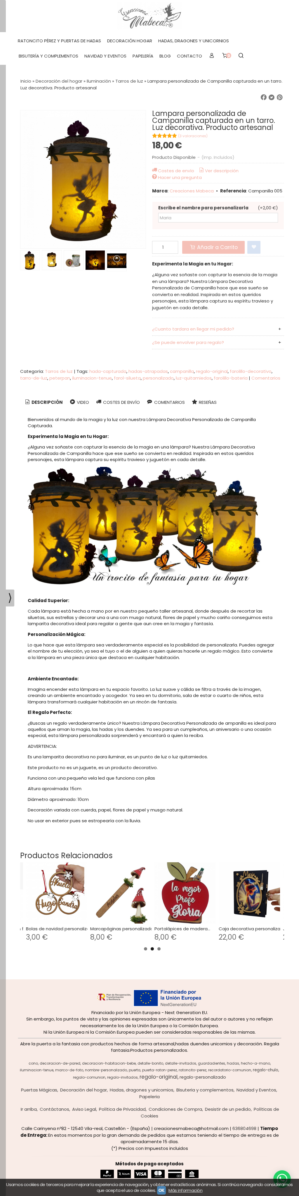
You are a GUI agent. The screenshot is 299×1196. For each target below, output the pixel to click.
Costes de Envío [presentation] (121, 402)
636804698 (244, 1128)
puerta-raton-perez (159, 1070)
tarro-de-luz (33, 378)
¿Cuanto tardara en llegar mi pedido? (193, 329)
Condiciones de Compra (175, 1109)
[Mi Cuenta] (211, 56)
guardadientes (211, 1063)
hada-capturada (107, 371)
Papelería (143, 56)
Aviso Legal (84, 1109)
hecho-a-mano (255, 1063)
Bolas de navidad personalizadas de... (66, 929)
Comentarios (265, 378)
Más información (185, 1190)
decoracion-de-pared (60, 1063)
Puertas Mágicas (39, 1090)
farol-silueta (127, 378)
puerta (134, 1070)
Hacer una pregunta (180, 177)
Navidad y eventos (105, 56)
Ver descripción (222, 171)
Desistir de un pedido (228, 1109)
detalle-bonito (150, 1063)
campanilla (182, 371)
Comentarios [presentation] (169, 402)
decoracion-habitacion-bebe (109, 1063)
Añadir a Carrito (217, 247)
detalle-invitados (180, 1063)
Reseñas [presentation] (207, 402)
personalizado (158, 378)
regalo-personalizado (203, 1077)
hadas (233, 1063)
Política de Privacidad (122, 1109)
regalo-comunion (89, 1077)
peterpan (59, 378)
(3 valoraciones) (193, 135)
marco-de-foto (69, 1070)
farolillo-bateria (231, 378)
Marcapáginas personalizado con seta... (133, 929)
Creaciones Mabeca (192, 191)
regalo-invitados (122, 1077)
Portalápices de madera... (182, 929)
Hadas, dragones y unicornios (193, 41)
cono (33, 1063)
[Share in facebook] (264, 97)
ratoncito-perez (192, 1070)
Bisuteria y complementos (205, 1090)
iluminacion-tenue (92, 378)
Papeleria (149, 1097)
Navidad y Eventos (256, 1090)
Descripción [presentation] (47, 402)
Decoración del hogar (83, 1090)
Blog (165, 56)
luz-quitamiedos (194, 378)
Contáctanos (54, 1109)
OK (161, 1190)
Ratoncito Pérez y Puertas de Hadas (59, 41)
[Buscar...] (240, 56)
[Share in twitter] (271, 97)
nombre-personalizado (106, 1070)
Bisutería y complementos (48, 56)
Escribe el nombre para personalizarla (203, 208)
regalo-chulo (265, 1070)
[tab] (43, 402)
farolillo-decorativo (251, 371)
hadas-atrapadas (148, 371)
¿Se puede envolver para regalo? (188, 342)
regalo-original (212, 371)
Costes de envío (176, 171)
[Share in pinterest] (280, 97)
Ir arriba (29, 1109)
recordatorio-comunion (229, 1070)
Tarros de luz (59, 371)
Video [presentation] (82, 402)
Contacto (189, 56)
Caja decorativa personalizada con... (258, 929)
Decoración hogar (129, 41)
